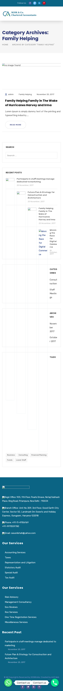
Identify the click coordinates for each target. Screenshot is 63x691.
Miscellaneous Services (16, 622)
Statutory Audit (13, 567)
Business (11, 455)
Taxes (8, 557)
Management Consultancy (18, 602)
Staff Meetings (53, 293)
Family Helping (25, 94)
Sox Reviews (11, 607)
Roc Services (11, 612)
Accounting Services (15, 552)
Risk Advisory (11, 597)
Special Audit (11, 572)
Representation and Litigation (20, 562)
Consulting (23, 455)
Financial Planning (38, 455)
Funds (9, 460)
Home (5, 44)
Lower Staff (21, 460)
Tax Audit (10, 577)
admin (11, 94)
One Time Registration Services (20, 617)
